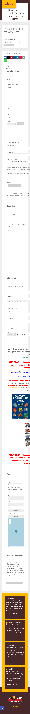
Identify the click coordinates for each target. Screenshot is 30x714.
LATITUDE (11, 507)
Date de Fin (10, 152)
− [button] (9, 523)
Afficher (18, 186)
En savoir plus (12, 614)
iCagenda (18, 586)
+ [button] (9, 520)
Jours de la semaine (12, 159)
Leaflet (10, 546)
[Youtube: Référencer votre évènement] (20, 57)
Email (9, 87)
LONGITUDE (11, 513)
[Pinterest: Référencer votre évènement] (11, 57)
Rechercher (9, 45)
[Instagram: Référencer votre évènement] (14, 57)
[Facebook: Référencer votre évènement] (5, 57)
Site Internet (10, 296)
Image (8, 121)
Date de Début (11, 145)
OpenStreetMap (16, 546)
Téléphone (10, 318)
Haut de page (16, 706)
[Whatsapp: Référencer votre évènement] (5, 60)
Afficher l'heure (11, 182)
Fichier (9, 332)
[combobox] (12, 42)
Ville (9, 495)
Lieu (8, 290)
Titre (9, 108)
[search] (15, 484)
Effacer (20, 123)
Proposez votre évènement (14, 583)
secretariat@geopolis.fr (14, 387)
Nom (9, 79)
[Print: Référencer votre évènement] (23, 57)
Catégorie (10, 115)
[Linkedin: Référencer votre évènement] (17, 57)
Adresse (10, 482)
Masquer (11, 186)
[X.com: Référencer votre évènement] (8, 57)
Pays (9, 501)
